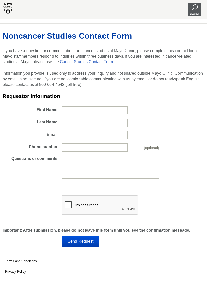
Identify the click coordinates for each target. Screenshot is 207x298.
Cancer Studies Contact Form (86, 62)
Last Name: (48, 122)
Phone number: (44, 147)
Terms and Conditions (21, 261)
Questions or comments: (35, 158)
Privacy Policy (15, 272)
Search (195, 13)
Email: (53, 134)
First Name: (48, 110)
